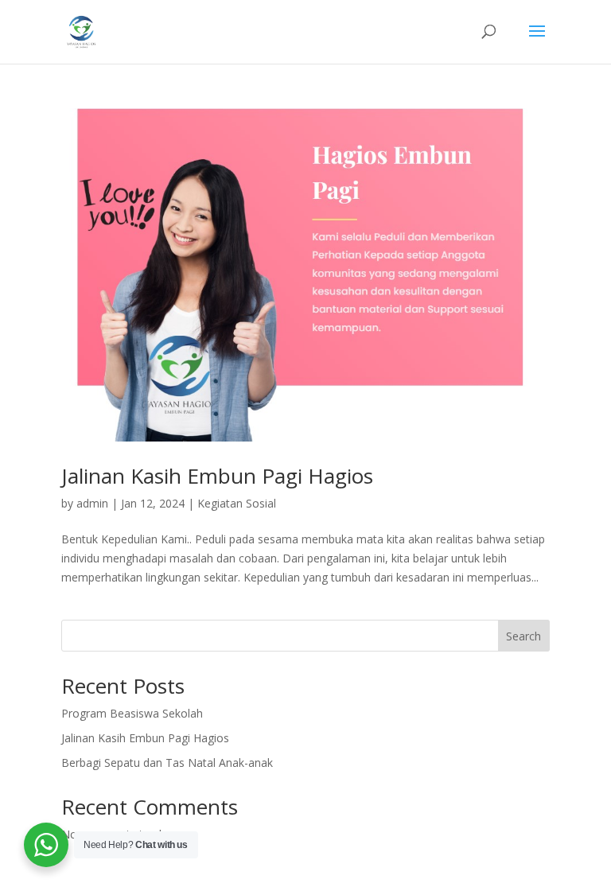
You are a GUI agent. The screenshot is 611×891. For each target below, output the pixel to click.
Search (523, 636)
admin (92, 503)
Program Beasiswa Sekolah (132, 713)
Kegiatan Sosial (236, 503)
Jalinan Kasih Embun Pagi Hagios (217, 475)
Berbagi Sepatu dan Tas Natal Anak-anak (167, 762)
